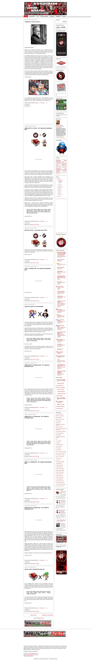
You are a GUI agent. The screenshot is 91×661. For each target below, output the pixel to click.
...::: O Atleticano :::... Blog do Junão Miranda (61, 365)
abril (59, 193)
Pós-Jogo (37, 224)
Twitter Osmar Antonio (60, 480)
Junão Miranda (31, 16)
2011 (58, 178)
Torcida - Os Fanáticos (60, 456)
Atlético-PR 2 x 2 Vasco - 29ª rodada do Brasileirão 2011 (63, 511)
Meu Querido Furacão (61, 355)
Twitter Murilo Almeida (59, 477)
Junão (65, 166)
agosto (59, 187)
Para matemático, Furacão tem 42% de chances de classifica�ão (61, 311)
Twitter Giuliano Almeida (60, 470)
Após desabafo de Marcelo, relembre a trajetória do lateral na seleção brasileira (61, 255)
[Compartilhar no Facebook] (28, 104)
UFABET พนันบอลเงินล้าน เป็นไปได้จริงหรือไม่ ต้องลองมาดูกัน (61, 277)
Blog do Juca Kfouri (60, 259)
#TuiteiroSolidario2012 (60, 356)
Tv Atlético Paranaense (61, 393)
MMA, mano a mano (60, 404)
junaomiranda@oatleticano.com (32, 653)
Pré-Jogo (37, 262)
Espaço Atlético (60, 339)
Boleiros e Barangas (61, 406)
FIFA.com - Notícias (60, 291)
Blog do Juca (58, 422)
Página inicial (33, 615)
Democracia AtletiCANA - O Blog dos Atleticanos (61, 372)
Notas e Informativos (62, 167)
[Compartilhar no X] (27, 104)
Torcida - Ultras (58, 458)
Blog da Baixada (59, 417)
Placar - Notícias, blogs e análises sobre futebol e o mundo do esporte (61, 253)
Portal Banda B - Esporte (60, 454)
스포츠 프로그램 (59, 268)
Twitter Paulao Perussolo (60, 482)
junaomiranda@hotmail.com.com (32, 654)
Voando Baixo (59, 352)
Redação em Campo (60, 267)
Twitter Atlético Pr (59, 463)
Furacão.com (58, 442)
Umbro (59, 173)
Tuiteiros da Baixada (44, 16)
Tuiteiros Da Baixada (61, 391)
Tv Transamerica (60, 286)
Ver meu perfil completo (60, 137)
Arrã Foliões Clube (60, 383)
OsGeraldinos (59, 344)
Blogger (55, 658)
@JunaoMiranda (59, 127)
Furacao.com (59, 309)
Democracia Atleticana (60, 433)
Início (26, 16)
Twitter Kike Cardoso (59, 475)
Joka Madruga (58, 447)
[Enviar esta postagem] (46, 102)
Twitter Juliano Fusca (59, 473)
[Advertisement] (39, 115)
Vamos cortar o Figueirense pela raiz (34, 569)
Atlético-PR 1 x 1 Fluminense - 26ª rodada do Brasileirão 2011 (61, 367)
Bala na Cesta (59, 281)
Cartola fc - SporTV (60, 389)
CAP (37, 16)
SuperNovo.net (60, 296)
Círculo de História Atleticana (60, 320)
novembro (60, 179)
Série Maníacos (60, 271)
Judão (58, 263)
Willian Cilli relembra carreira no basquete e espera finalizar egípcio (61, 328)
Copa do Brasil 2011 (62, 164)
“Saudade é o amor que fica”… (33, 21)
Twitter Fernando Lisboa (60, 468)
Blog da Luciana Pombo (60, 419)
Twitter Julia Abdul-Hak (60, 472)
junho (59, 190)
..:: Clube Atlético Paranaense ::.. (60, 402)
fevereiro (59, 194)
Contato (63, 16)
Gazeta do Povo (60, 408)
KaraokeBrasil (59, 377)
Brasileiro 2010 (61, 160)
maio (59, 191)
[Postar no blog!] (26, 104)
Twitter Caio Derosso (59, 465)
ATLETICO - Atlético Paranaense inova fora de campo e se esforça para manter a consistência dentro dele (61, 304)
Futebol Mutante (60, 385)
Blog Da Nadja (59, 395)
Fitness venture (59, 260)
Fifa (56, 439)
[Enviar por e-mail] (25, 104)
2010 (58, 196)
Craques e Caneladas (61, 387)
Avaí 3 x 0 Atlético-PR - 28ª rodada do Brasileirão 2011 (61, 520)
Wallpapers (58, 16)
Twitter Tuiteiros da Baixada (60, 484)
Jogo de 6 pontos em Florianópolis (34, 306)
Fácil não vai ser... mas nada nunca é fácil (36, 230)
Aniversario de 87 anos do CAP (61, 159)
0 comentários (42, 102)
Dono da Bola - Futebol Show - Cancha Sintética (61, 333)
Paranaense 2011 (61, 168)
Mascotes (57, 167)
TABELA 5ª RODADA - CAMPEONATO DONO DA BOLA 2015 (61, 335)
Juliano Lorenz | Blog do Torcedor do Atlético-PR (61, 380)
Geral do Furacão (59, 446)
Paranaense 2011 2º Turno (61, 169)
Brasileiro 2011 (32, 224)
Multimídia (52, 16)
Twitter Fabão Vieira (59, 466)
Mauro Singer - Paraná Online (61, 451)
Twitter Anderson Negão (60, 461)
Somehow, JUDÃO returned (61, 264)
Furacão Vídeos (58, 440)
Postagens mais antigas (47, 615)
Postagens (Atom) (40, 618)
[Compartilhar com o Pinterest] (29, 104)
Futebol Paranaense (59, 444)
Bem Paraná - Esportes (60, 415)
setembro (60, 186)
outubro (59, 184)
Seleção (57, 171)
